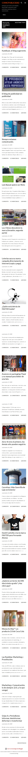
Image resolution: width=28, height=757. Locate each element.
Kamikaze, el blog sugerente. (14, 51)
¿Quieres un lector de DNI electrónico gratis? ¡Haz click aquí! (13, 583)
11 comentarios (15, 395)
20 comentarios (15, 676)
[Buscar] (21, 3)
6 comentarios (14, 554)
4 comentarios (14, 415)
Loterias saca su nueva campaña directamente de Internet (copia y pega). (13, 261)
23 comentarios (15, 249)
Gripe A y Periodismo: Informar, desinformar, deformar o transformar (12, 718)
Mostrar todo (20, 22)
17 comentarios (15, 648)
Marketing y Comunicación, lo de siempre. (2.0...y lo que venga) (13, 687)
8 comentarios (14, 460)
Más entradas (22, 743)
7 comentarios (14, 280)
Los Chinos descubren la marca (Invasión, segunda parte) (12, 230)
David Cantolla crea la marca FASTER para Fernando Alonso (14, 535)
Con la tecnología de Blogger (15, 748)
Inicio (4, 14)
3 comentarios (14, 67)
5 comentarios (14, 112)
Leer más (23, 67)
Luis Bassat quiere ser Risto (13, 185)
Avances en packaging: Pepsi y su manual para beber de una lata (14, 376)
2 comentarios (14, 158)
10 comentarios (15, 506)
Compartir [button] (5, 67)
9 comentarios (14, 737)
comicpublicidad (10, 3)
